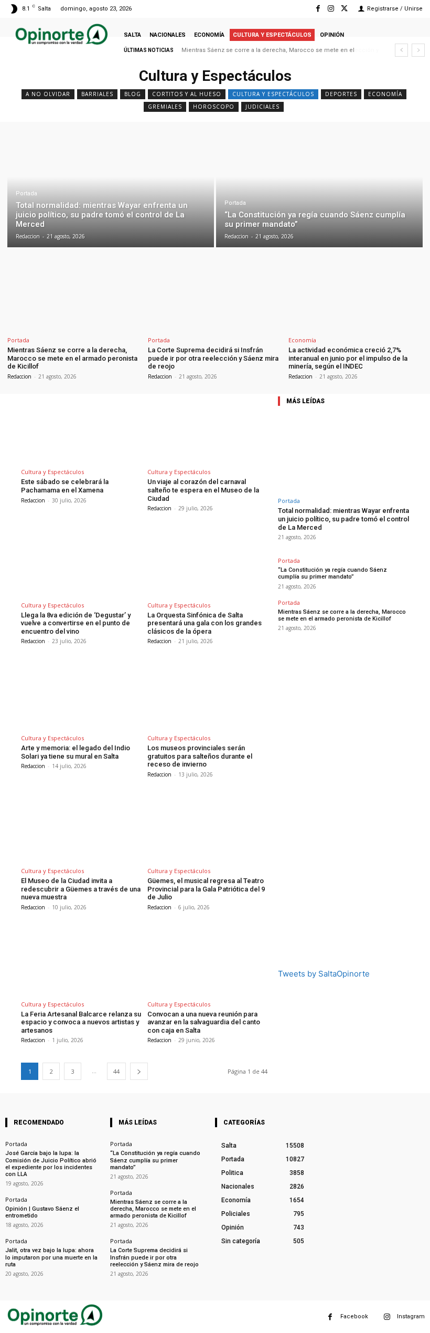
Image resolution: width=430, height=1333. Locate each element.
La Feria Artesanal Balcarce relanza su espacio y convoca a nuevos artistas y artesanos (81, 1022)
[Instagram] (331, 8)
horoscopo (213, 106)
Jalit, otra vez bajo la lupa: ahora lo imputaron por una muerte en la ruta (51, 1257)
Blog (132, 94)
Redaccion (19, 376)
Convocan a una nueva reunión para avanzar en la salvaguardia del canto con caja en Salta (203, 1022)
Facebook (354, 1316)
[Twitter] (344, 8)
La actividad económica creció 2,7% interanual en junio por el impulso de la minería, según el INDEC (347, 358)
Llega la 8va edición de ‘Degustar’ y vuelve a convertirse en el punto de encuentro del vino (76, 623)
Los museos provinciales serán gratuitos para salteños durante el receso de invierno (199, 756)
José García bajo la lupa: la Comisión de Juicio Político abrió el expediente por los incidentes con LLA (50, 1164)
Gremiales (165, 106)
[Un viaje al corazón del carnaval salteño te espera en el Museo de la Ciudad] (207, 428)
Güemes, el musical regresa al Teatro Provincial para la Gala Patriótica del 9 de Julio (206, 889)
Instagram (411, 1316)
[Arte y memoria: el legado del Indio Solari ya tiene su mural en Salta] (81, 693)
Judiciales (262, 106)
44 (116, 1071)
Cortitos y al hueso (186, 94)
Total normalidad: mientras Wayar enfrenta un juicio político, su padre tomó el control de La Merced (343, 519)
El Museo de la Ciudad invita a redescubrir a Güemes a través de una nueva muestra (81, 889)
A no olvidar (48, 94)
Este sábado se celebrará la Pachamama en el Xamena (65, 486)
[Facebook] (317, 8)
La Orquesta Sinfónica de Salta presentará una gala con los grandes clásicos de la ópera (204, 623)
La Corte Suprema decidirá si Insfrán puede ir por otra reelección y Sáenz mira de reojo (213, 358)
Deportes (341, 94)
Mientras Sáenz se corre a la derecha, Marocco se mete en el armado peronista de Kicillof (72, 358)
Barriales (97, 94)
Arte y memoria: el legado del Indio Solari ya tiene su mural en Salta (75, 752)
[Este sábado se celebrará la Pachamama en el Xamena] (81, 428)
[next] (418, 50)
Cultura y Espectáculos (273, 94)
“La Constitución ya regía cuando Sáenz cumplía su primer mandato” (332, 573)
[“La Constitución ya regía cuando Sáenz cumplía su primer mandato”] (319, 189)
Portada (26, 193)
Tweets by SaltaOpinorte (324, 974)
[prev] (401, 50)
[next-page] (139, 1071)
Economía (385, 94)
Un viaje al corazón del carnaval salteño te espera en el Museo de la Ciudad (203, 490)
